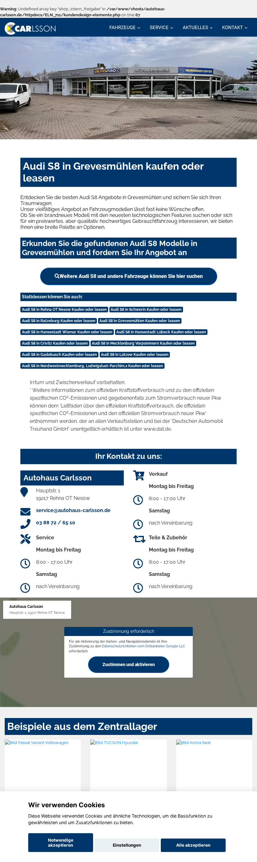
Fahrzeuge (122, 27)
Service (159, 27)
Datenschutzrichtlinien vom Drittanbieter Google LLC (143, 646)
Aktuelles (195, 27)
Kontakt (232, 27)
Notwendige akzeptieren (60, 843)
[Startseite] (30, 28)
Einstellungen (127, 845)
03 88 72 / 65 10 (55, 523)
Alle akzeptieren (193, 845)
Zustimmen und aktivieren (128, 664)
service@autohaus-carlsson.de (73, 510)
